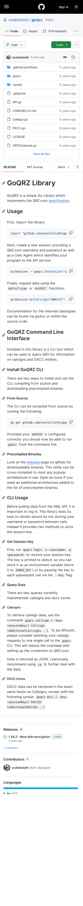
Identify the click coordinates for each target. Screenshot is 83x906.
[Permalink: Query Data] (4, 585)
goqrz (37, 20)
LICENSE (19, 137)
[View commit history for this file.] (73, 57)
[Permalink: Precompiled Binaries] (4, 454)
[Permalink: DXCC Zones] (4, 679)
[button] (71, 233)
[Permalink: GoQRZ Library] (4, 183)
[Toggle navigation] (6, 6)
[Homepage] (41, 6)
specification (59, 200)
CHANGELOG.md (24, 110)
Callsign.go (20, 119)
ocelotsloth (19, 20)
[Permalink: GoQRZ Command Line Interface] (4, 335)
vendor (17, 84)
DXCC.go (19, 128)
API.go (17, 102)
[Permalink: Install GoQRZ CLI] (4, 370)
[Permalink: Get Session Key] (4, 541)
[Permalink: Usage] (4, 211)
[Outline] (77, 166)
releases (33, 462)
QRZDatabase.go (25, 145)
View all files (41, 154)
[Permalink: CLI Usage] (4, 498)
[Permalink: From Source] (4, 398)
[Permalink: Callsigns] (4, 607)
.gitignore (19, 93)
